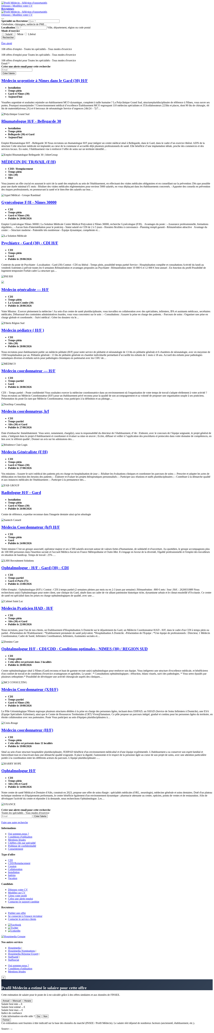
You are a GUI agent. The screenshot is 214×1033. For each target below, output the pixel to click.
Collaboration (15, 869)
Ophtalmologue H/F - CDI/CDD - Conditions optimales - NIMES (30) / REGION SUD (74, 649)
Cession (12, 866)
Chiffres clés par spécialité (22, 842)
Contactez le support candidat (23, 901)
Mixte (20, 34)
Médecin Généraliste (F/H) (24, 452)
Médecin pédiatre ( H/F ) (22, 330)
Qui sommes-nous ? (18, 833)
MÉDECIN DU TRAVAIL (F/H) (28, 162)
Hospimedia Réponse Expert (23, 953)
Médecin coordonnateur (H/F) (27, 730)
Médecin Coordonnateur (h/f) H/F (30, 527)
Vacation (12, 878)
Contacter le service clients (22, 919)
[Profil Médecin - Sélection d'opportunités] (24, 2)
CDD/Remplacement (19, 863)
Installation (14, 872)
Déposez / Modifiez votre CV (17, 14)
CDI (10, 860)
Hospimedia (14, 947)
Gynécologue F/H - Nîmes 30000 (29, 202)
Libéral (31, 34)
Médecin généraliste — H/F (25, 289)
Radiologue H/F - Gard (21, 492)
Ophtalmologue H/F (18, 771)
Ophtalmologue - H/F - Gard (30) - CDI (35, 568)
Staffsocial (13, 959)
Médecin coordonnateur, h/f (25, 411)
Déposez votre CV (18, 889)
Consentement (15, 848)
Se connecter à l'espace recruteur (25, 916)
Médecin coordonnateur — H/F (28, 371)
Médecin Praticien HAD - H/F (27, 608)
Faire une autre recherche (14, 822)
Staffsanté (13, 956)
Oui (38, 1016)
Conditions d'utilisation (20, 836)
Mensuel (17, 1001)
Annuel (6, 1001)
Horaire (27, 1001)
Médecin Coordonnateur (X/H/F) (29, 689)
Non (45, 1016)
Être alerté (6, 43)
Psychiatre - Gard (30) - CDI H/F (29, 243)
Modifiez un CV (16, 892)
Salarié (9, 34)
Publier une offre (17, 913)
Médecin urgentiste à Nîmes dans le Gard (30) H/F (44, 80)
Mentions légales (17, 839)
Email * (5, 63)
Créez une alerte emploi (20, 898)
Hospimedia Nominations (21, 950)
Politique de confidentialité (22, 845)
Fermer (6, 1020)
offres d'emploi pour (38, 60)
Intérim (12, 875)
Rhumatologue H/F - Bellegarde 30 (31, 121)
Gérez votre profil (17, 895)
